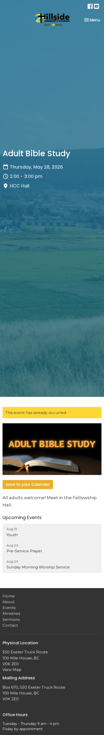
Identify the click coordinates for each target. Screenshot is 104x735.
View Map (12, 669)
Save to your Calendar (28, 484)
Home (9, 596)
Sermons (11, 619)
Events (9, 607)
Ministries (11, 613)
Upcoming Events (22, 517)
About (9, 601)
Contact (10, 625)
